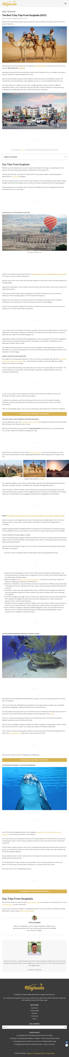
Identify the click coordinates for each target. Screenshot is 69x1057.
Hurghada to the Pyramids (29, 422)
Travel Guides (34, 1011)
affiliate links (23, 149)
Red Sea (52, 714)
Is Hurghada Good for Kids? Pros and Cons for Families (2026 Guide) (34, 1041)
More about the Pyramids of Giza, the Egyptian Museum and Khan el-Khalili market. (35, 516)
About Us (30, 1053)
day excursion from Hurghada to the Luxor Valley (49, 274)
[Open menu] (65, 3)
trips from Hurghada (33, 902)
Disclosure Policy (39, 1053)
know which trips (7, 904)
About (35, 1019)
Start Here (34, 1008)
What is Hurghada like (27, 911)
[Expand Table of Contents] (64, 157)
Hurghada (21, 68)
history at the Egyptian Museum (29, 579)
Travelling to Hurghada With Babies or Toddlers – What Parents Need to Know (34, 1038)
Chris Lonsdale (7, 18)
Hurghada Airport (36, 452)
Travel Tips (34, 1016)
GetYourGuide (41, 66)
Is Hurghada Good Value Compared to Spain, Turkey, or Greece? (34, 1044)
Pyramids (41, 479)
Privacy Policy (50, 1053)
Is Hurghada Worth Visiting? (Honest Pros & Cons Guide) (34, 1035)
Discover (34, 1013)
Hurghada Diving (15, 733)
